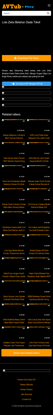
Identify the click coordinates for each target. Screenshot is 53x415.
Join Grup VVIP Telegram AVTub (29, 83)
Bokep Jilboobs (26, 384)
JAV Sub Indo (26, 394)
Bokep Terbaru (26, 389)
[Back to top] (49, 410)
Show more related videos (26, 352)
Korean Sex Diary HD (26, 379)
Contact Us (26, 399)
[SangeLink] (18, 6)
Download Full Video (28, 58)
